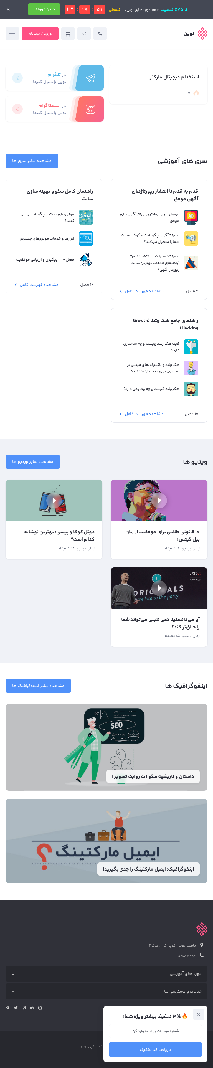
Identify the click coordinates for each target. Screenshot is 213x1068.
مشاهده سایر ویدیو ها (32, 462)
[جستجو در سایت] (84, 33)
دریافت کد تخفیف (155, 1050)
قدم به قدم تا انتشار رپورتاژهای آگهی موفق (165, 195)
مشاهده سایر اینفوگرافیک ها (38, 686)
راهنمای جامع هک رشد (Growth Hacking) (165, 324)
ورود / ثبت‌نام (40, 34)
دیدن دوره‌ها (44, 9)
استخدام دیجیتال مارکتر (174, 77)
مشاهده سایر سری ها (32, 161)
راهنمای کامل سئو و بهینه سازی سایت (60, 195)
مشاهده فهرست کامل (144, 291)
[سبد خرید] (68, 33)
